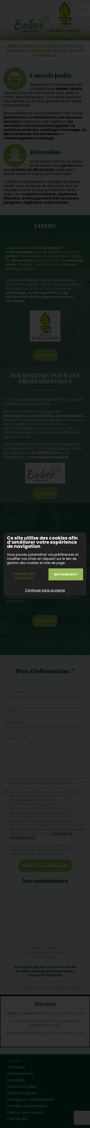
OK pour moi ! (66, 574)
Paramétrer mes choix (24, 576)
